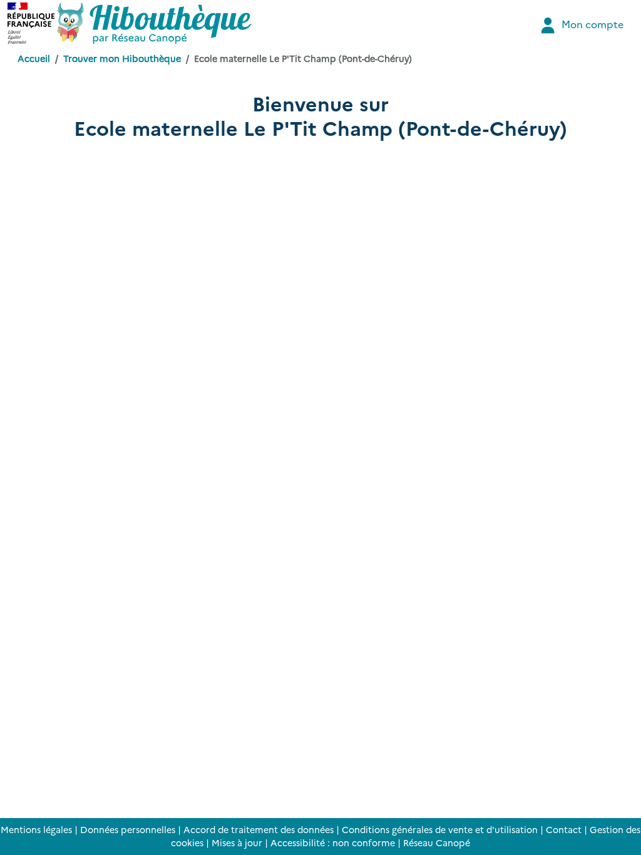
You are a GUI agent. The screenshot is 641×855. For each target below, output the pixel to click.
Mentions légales (36, 829)
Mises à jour (237, 842)
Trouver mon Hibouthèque (122, 58)
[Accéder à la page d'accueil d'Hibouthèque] (154, 23)
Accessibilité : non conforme (332, 842)
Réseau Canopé (436, 842)
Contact (564, 829)
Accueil (34, 58)
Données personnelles (127, 829)
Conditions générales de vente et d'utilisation (440, 829)
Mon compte (591, 24)
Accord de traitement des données (258, 829)
